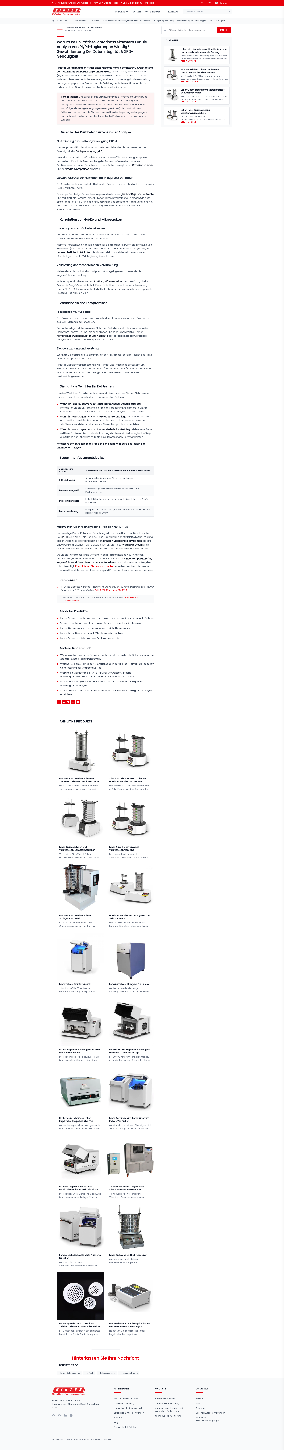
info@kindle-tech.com (70, 1400)
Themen (200, 1408)
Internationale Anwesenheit (128, 1408)
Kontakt (173, 11)
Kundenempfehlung (124, 1403)
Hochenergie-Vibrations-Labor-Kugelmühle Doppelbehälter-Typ (76, 1120)
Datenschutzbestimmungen (210, 1412)
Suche (223, 30)
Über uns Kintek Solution (126, 1398)
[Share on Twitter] (68, 702)
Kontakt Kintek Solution (125, 1427)
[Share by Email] (78, 702)
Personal (118, 1417)
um (201, 2)
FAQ (198, 1403)
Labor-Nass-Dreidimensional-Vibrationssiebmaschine (91, 633)
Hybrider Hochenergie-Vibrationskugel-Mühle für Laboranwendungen (129, 1051)
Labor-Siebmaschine (70, 1373)
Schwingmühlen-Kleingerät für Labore (129, 984)
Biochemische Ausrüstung (168, 1415)
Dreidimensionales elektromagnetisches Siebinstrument (130, 917)
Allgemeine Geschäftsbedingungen (208, 1419)
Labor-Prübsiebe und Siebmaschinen (128, 1255)
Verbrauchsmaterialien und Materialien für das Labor (169, 1410)
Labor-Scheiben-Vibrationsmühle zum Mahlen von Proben (129, 1120)
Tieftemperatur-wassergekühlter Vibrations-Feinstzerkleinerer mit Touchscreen (126, 1188)
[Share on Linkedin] (64, 702)
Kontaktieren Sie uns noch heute (94, 566)
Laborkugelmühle (130, 1373)
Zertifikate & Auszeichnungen (129, 1412)
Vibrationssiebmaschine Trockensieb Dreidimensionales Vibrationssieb (101, 623)
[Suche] (230, 11)
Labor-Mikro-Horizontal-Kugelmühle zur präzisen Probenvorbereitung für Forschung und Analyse (129, 1325)
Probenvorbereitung (165, 1398)
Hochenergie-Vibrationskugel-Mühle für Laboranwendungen (79, 1051)
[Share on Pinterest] (73, 702)
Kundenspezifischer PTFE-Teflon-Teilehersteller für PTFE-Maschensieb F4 (80, 1325)
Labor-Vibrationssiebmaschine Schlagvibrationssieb (90, 638)
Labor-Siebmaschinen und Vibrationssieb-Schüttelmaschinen (96, 628)
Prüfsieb (90, 1373)
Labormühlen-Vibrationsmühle (75, 984)
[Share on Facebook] (59, 702)
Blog (209, 2)
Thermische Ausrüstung (167, 1403)
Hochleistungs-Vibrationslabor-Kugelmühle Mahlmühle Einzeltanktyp (78, 1188)
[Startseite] (53, 21)
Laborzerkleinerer (107, 1373)
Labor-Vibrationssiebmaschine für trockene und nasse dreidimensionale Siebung (107, 618)
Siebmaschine (79, 21)
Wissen (137, 11)
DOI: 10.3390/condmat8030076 (111, 590)
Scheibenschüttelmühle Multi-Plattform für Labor (80, 1256)
